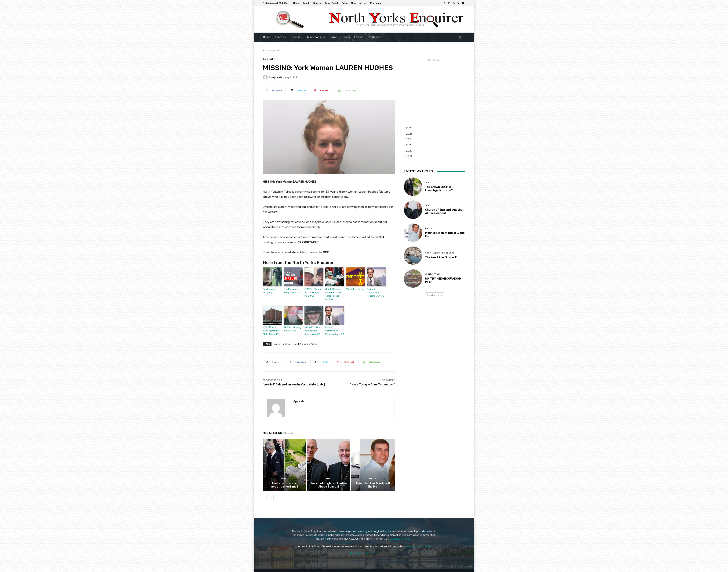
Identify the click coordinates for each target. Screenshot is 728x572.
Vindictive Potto (355, 289)
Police (372, 478)
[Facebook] (444, 3)
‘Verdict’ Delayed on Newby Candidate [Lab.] (294, 384)
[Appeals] (266, 77)
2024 (409, 139)
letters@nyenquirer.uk (418, 546)
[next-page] (271, 497)
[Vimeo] (458, 3)
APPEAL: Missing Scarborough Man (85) (313, 292)
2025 (409, 133)
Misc (284, 478)
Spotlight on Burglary (269, 291)
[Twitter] (454, 3)
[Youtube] (463, 3)
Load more (433, 295)
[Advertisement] (434, 85)
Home (266, 50)
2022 (409, 150)
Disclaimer (356, 553)
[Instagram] (449, 3)
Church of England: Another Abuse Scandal (328, 484)
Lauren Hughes (282, 343)
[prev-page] (265, 497)
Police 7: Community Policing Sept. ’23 (334, 330)
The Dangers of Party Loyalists (292, 291)
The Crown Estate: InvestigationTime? (284, 484)
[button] (460, 37)
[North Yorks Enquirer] (290, 19)
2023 (409, 145)
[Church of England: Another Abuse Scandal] (329, 465)
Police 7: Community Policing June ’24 (376, 292)
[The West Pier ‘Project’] (413, 255)
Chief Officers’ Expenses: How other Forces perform (333, 294)
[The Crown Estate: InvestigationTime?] (284, 465)
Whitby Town (432, 274)
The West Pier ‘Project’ (441, 257)
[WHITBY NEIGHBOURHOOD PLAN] (413, 278)
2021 (409, 156)
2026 (409, 128)
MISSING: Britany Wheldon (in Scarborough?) (313, 330)
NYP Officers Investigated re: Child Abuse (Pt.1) (272, 330)
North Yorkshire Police (305, 343)
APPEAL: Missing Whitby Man (292, 329)
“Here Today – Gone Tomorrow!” (372, 384)
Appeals (276, 50)
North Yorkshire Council (440, 253)
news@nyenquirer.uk (400, 539)
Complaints (371, 553)
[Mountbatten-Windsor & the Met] (373, 465)
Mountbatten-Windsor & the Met (373, 484)
